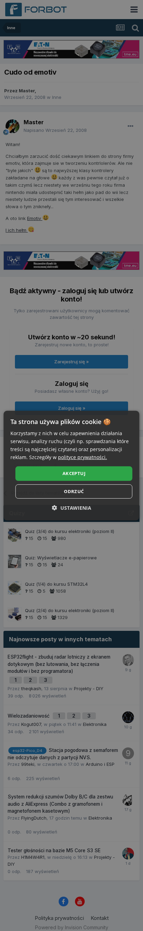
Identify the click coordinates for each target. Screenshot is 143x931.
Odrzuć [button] (74, 491)
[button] (71, 508)
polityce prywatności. (82, 457)
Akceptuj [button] (73, 473)
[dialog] (71, 465)
